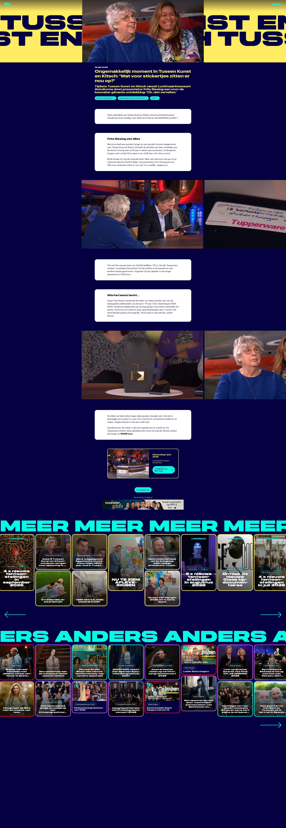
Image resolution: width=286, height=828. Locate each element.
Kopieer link (144, 490)
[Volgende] (271, 614)
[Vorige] (15, 614)
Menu (277, 4)
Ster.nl (149, 497)
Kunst (154, 98)
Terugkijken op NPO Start (161, 470)
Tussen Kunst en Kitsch (104, 98)
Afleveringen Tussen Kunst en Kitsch (132, 98)
